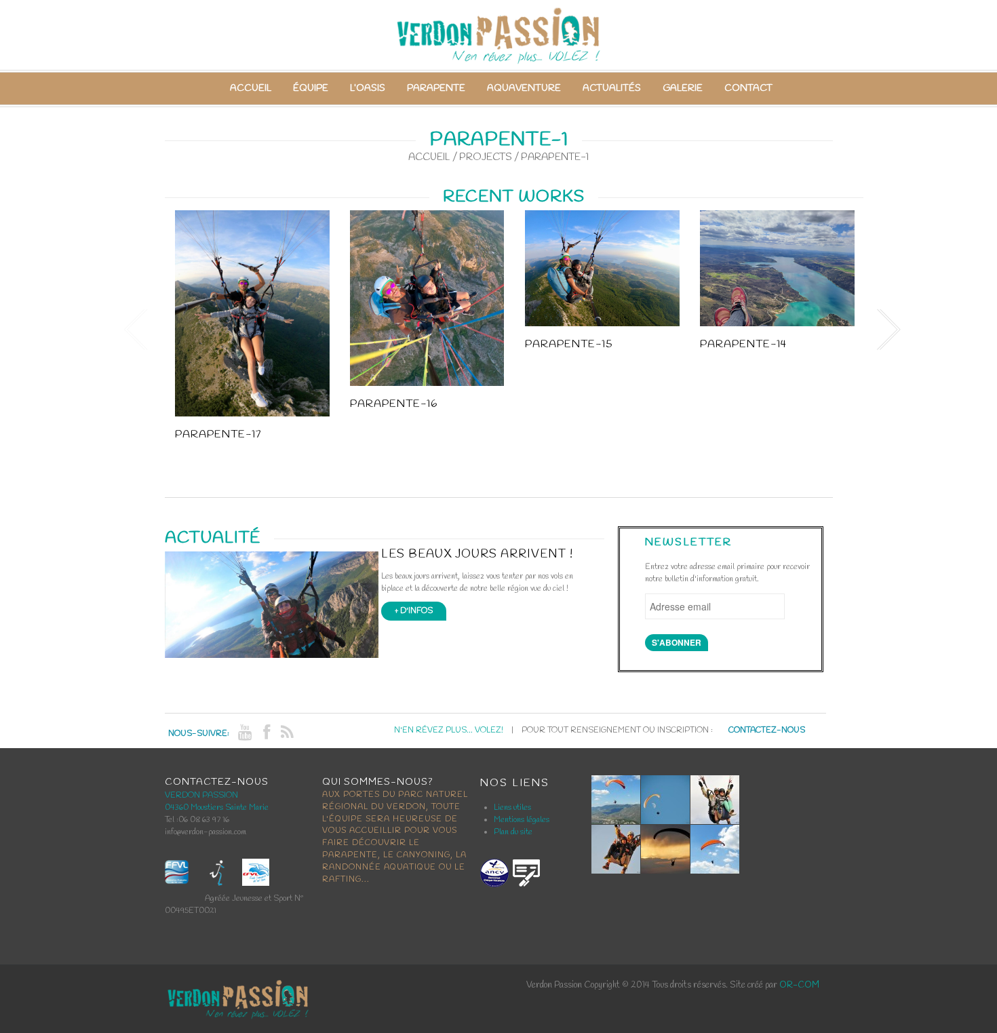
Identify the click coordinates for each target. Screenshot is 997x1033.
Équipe (310, 88)
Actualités (612, 88)
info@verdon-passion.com (205, 832)
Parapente (436, 88)
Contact (748, 88)
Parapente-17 (218, 434)
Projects (485, 157)
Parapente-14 (743, 344)
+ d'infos (414, 611)
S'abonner (676, 642)
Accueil (250, 88)
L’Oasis (367, 88)
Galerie (683, 88)
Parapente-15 (569, 344)
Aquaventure (524, 88)
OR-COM (799, 985)
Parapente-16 (393, 404)
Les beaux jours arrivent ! (477, 554)
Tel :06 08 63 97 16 (197, 820)
